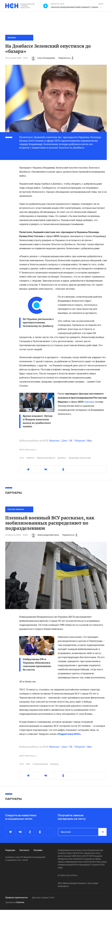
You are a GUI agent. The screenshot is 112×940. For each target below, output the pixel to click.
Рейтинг (30, 458)
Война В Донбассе (46, 458)
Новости (54, 440)
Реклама (38, 850)
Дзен (64, 440)
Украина (54, 764)
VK (70, 440)
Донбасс (62, 458)
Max (89, 440)
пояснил (89, 401)
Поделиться (64, 58)
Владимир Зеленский (80, 458)
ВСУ (28, 764)
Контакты (24, 850)
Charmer (20, 902)
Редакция (10, 850)
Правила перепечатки (16, 897)
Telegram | (81, 440)
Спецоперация (40, 764)
